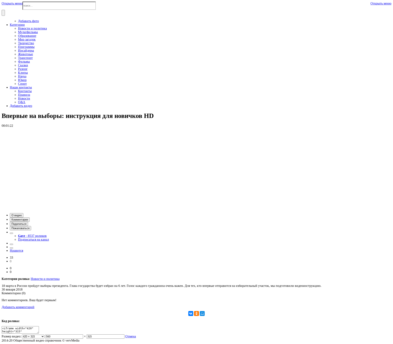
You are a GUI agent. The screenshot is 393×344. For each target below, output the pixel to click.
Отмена (130, 336)
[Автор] (11, 233)
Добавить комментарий (18, 307)
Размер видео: (11, 336)
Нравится (16, 250)
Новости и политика (45, 279)
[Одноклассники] (196, 313)
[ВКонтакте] (190, 313)
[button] (16, 215)
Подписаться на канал (33, 239)
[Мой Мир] (202, 313)
